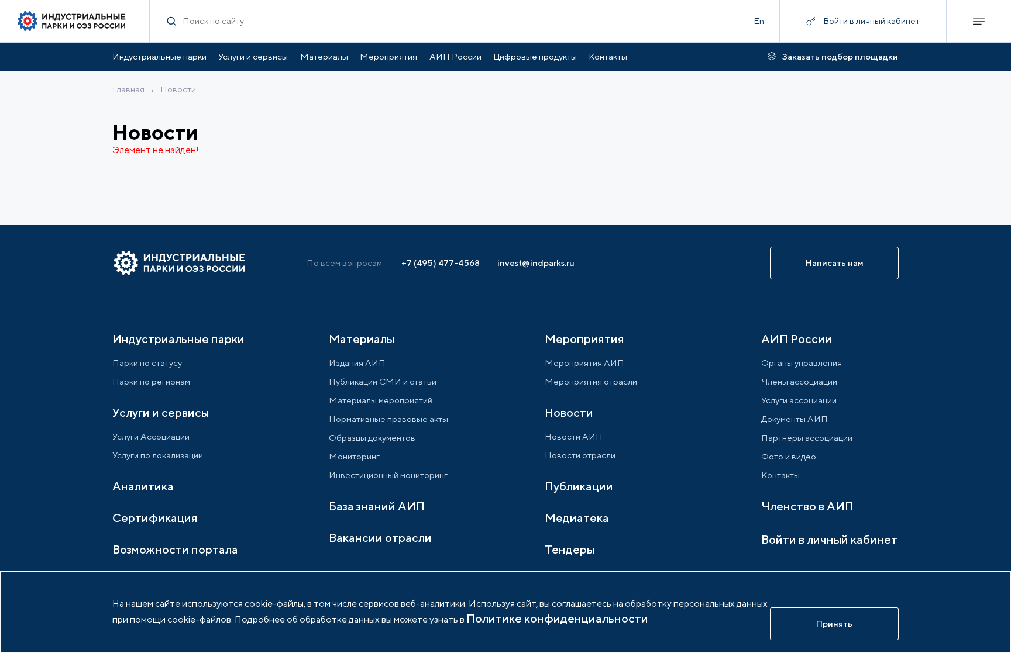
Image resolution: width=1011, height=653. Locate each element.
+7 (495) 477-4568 (440, 263)
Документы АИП (794, 419)
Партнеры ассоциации (806, 438)
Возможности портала (175, 549)
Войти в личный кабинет (829, 539)
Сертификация (155, 517)
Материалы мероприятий (380, 400)
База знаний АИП (377, 506)
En (759, 21)
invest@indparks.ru (536, 263)
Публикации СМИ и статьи (382, 381)
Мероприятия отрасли (591, 381)
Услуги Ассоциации (151, 436)
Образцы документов (372, 438)
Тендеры (569, 549)
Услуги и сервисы (253, 56)
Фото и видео (788, 456)
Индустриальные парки (159, 56)
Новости (178, 89)
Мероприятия (388, 56)
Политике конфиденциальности (557, 618)
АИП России (455, 56)
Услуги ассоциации (799, 400)
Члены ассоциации (799, 381)
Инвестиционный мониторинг (388, 475)
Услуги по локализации (157, 455)
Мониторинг (354, 456)
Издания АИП (357, 363)
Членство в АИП (807, 506)
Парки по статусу (147, 363)
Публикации (579, 486)
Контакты (608, 56)
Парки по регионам (151, 381)
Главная (128, 89)
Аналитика (143, 486)
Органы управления (801, 363)
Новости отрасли (580, 455)
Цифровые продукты (535, 56)
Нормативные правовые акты (388, 419)
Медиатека (577, 517)
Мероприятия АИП (584, 363)
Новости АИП (574, 436)
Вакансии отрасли (380, 537)
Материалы (324, 56)
